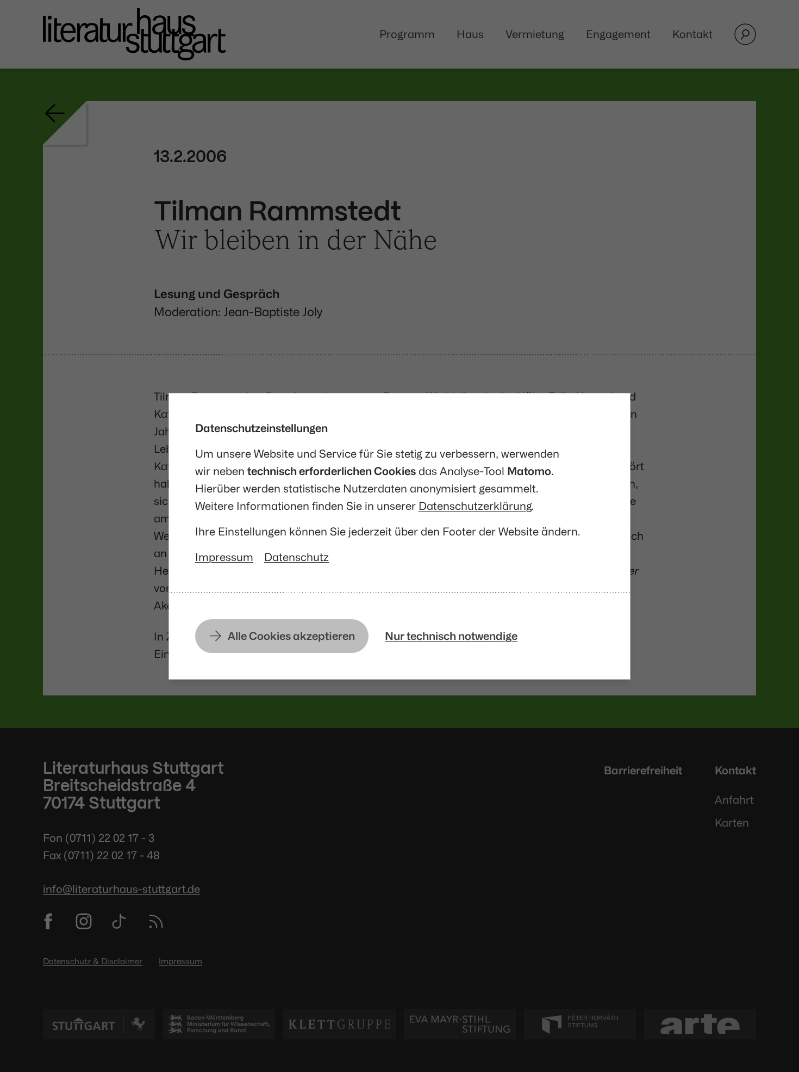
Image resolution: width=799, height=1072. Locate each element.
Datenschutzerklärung (475, 506)
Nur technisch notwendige (451, 636)
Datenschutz (296, 557)
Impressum (224, 557)
